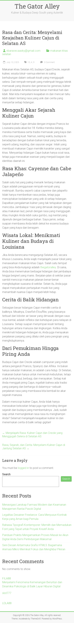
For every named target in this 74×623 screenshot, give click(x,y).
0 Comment (49, 62)
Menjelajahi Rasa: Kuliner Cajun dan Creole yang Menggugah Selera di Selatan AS (32, 434)
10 (29, 62)
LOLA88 (7, 603)
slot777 (6, 593)
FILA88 (6, 578)
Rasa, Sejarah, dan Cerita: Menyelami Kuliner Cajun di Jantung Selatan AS (33, 446)
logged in (23, 468)
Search (6, 474)
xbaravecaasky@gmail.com (23, 50)
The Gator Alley (37, 6)
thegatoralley (48, 267)
